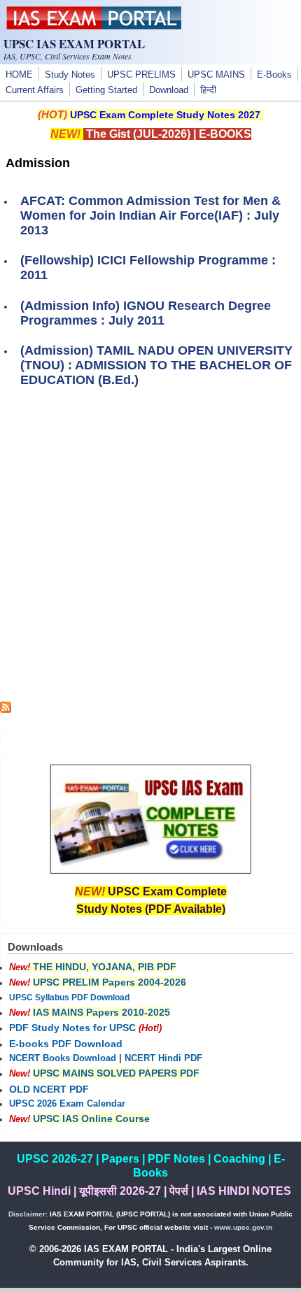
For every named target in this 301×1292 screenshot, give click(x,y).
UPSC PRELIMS (141, 75)
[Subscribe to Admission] (5, 709)
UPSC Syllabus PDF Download (69, 997)
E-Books (274, 75)
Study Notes (70, 75)
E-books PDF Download (65, 1043)
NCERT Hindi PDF (163, 1058)
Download (168, 90)
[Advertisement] (150, 551)
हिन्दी (208, 90)
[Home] (93, 25)
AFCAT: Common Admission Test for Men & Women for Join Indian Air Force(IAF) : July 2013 (150, 215)
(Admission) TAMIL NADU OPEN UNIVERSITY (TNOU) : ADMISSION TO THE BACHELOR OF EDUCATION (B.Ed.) (156, 365)
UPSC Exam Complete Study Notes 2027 (165, 114)
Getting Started (106, 90)
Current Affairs (35, 90)
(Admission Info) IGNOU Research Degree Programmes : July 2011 (145, 313)
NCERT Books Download (62, 1058)
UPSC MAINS (216, 75)
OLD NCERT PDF (49, 1089)
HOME (19, 75)
